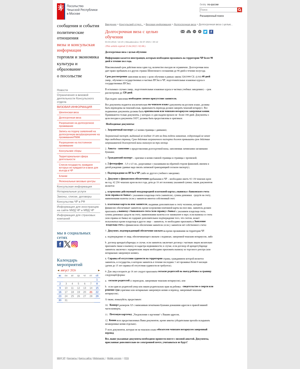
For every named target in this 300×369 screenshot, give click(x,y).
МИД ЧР (61, 358)
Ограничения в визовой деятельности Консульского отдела (75, 98)
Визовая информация (158, 24)
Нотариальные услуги (71, 191)
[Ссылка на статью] (183, 31)
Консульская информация (74, 186)
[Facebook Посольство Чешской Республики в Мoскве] (60, 241)
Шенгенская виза (69, 112)
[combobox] (218, 9)
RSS (126, 358)
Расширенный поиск (212, 16)
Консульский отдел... (131, 24)
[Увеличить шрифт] (200, 31)
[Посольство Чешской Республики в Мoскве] (77, 4)
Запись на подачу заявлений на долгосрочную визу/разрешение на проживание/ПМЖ (79, 134)
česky (203, 4)
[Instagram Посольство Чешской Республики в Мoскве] (74, 241)
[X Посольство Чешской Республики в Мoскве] (67, 241)
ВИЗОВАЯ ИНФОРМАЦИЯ (74, 107)
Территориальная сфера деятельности (73, 158)
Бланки (63, 176)
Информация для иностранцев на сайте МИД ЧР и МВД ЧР (78, 208)
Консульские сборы (70, 151)
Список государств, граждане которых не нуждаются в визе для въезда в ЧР (78, 167)
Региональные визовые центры (77, 181)
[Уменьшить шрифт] (195, 31)
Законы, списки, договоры (74, 196)
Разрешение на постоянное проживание (75, 144)
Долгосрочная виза (185, 24)
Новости (62, 90)
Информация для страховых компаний (76, 216)
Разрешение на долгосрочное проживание (76, 124)
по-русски (213, 4)
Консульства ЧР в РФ (71, 201)
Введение (111, 24)
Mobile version (114, 358)
